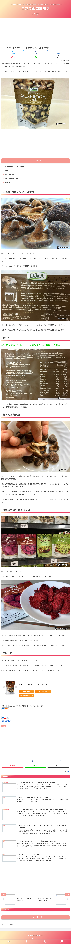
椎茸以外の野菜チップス (13, 178)
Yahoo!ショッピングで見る (26, 695)
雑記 (4, 726)
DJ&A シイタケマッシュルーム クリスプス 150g (35, 684)
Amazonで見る (26, 691)
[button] (65, 462)
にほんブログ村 (6, 712)
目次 (34, 160)
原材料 (7, 170)
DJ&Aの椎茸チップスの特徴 (14, 166)
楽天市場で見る (43, 691)
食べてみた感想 (10, 174)
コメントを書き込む (35, 917)
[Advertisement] (35, 32)
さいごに (8, 182)
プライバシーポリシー (35, 938)
